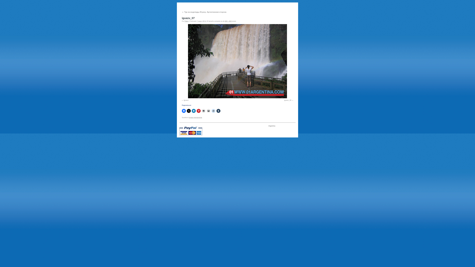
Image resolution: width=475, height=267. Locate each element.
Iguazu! (186, 100)
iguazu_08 (287, 100)
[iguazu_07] (237, 61)
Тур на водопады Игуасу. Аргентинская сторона (204, 12)
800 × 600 (228, 21)
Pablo (187, 21)
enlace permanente (195, 117)
